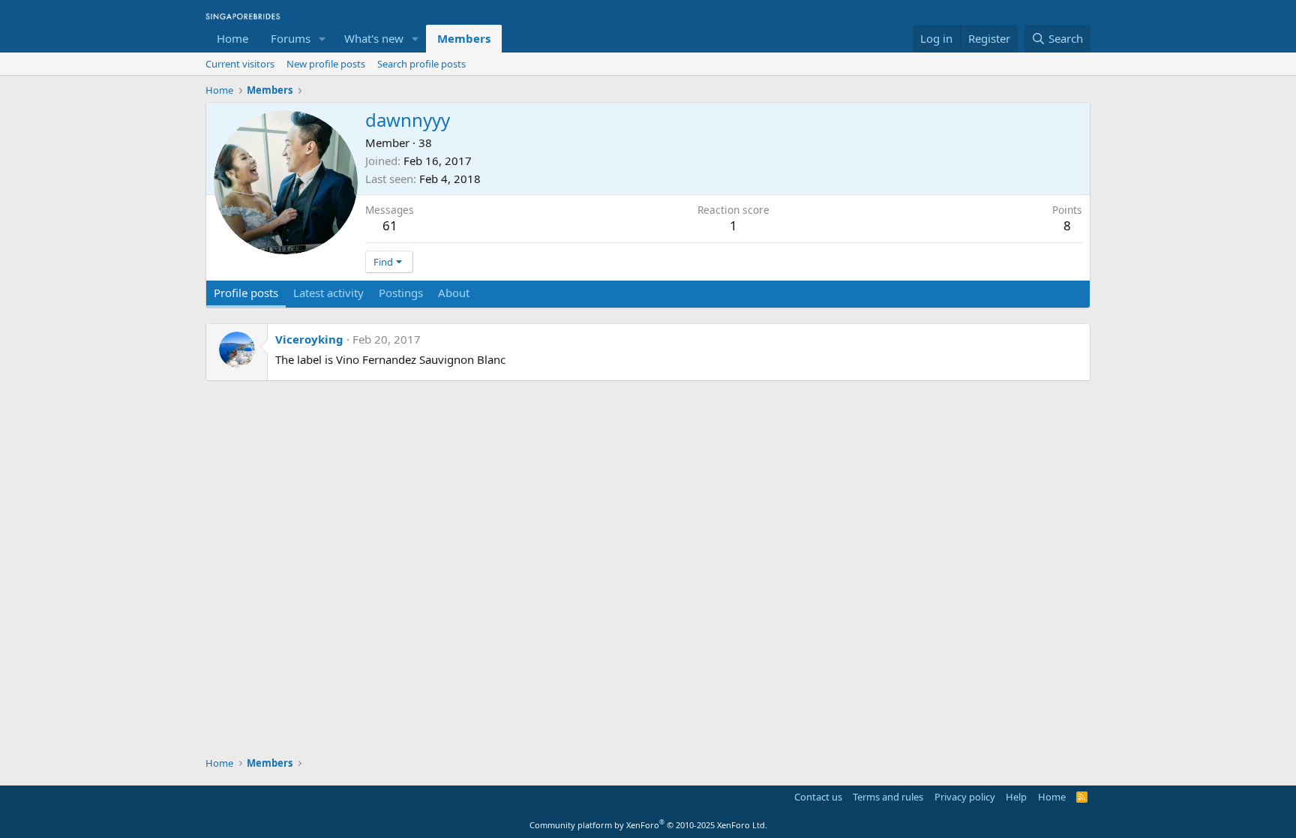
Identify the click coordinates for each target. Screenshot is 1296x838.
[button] (322, 39)
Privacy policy (964, 796)
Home (232, 38)
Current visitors (240, 64)
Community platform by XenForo (648, 824)
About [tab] (454, 292)
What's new (374, 38)
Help (1016, 796)
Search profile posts (421, 64)
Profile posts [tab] (246, 292)
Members (463, 38)
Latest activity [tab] (328, 292)
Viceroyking (309, 339)
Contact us (818, 796)
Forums (290, 38)
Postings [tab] (401, 292)
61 (390, 225)
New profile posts (325, 64)
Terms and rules (888, 796)
